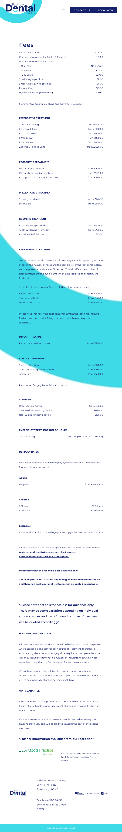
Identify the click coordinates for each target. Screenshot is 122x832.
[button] (63, 10)
